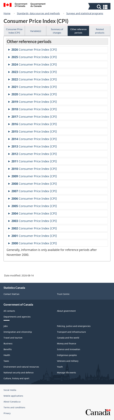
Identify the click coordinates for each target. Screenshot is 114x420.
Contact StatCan (11, 294)
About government (66, 310)
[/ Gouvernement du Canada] (25, 5)
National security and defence (19, 372)
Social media (10, 390)
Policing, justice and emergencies (74, 326)
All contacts (9, 310)
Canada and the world (68, 337)
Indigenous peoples (67, 355)
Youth (60, 366)
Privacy (7, 413)
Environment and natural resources (21, 366)
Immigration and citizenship (18, 331)
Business (8, 343)
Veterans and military (67, 361)
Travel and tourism (13, 337)
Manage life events (66, 372)
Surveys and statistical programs (84, 13)
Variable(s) (35, 30)
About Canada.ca (12, 401)
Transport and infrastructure (71, 331)
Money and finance (66, 343)
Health (7, 355)
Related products (99, 31)
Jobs (6, 326)
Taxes (6, 361)
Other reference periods (78, 31)
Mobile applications (13, 395)
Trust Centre (63, 294)
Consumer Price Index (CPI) (14, 31)
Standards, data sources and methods (38, 13)
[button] (99, 7)
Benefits (8, 349)
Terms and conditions (14, 407)
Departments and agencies (17, 316)
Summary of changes (57, 31)
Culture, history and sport (16, 378)
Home (7, 13)
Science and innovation (68, 349)
